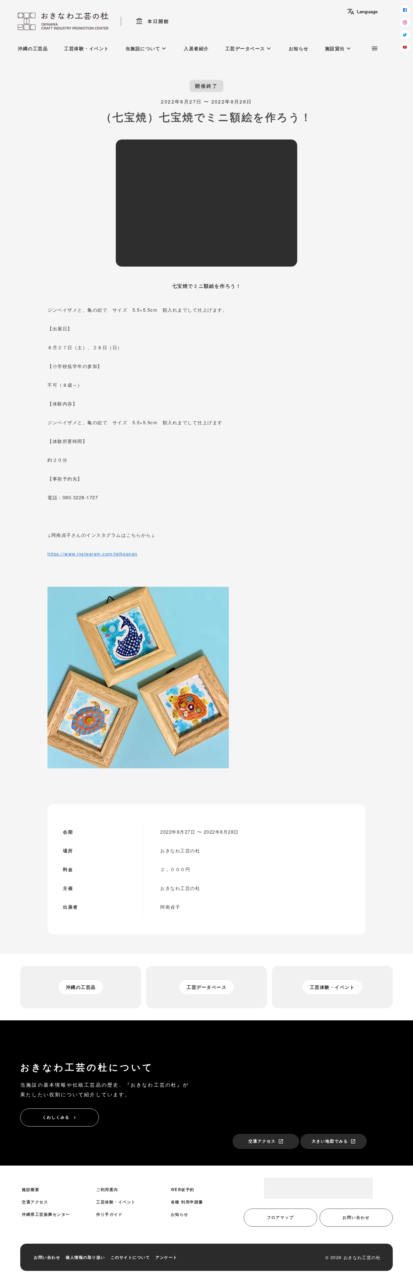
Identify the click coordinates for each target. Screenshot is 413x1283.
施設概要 (30, 1189)
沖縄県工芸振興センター (46, 1214)
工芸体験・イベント (86, 48)
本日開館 (152, 21)
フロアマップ (280, 1217)
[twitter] (405, 35)
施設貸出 (338, 48)
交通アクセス (266, 1141)
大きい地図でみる (334, 1141)
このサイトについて (130, 1257)
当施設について (146, 48)
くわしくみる (59, 1117)
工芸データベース (248, 48)
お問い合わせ (356, 1217)
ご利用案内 (107, 1189)
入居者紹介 (196, 48)
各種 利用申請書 (187, 1202)
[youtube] (405, 47)
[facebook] (405, 10)
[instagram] (405, 22)
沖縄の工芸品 (33, 48)
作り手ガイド (109, 1214)
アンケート (166, 1257)
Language (362, 11)
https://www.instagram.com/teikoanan (92, 553)
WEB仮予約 (182, 1189)
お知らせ (299, 48)
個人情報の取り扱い (85, 1257)
